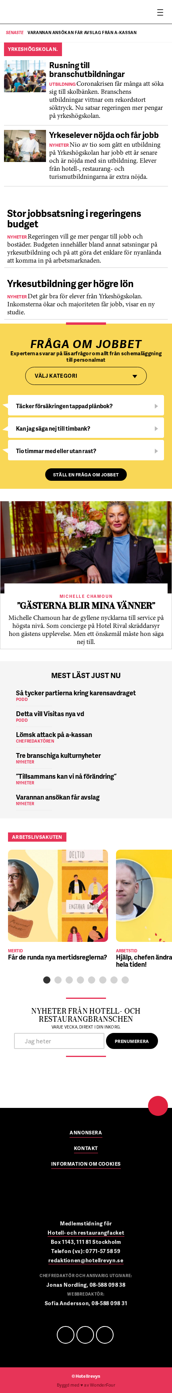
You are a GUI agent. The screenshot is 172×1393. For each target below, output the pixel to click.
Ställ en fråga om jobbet (86, 475)
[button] (46, 980)
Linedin (85, 1335)
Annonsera (86, 1133)
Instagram (105, 1335)
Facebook (65, 1335)
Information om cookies (86, 1164)
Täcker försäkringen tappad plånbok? (64, 406)
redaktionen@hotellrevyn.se (86, 1260)
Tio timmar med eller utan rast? (56, 451)
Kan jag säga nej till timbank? (53, 428)
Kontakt (86, 1149)
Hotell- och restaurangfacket (86, 1232)
